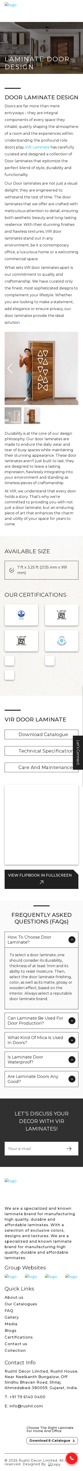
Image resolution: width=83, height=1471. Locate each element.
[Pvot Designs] (54, 1464)
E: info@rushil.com (24, 1406)
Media (11, 1324)
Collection (15, 1350)
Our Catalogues (21, 1304)
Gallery (12, 1317)
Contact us (16, 1344)
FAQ (9, 1311)
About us (14, 1297)
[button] (10, 368)
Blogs (11, 1330)
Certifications (19, 1337)
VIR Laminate (37, 147)
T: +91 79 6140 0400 (25, 1397)
